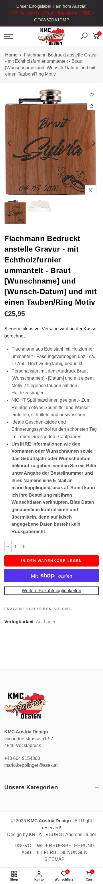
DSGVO (23, 845)
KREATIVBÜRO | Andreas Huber (62, 834)
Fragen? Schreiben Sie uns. (38, 609)
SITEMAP (54, 859)
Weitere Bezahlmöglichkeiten (51, 590)
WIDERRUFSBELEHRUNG (65, 845)
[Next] (92, 143)
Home (11, 54)
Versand (50, 328)
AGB (26, 852)
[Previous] (10, 143)
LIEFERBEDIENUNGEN (62, 852)
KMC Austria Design (49, 820)
